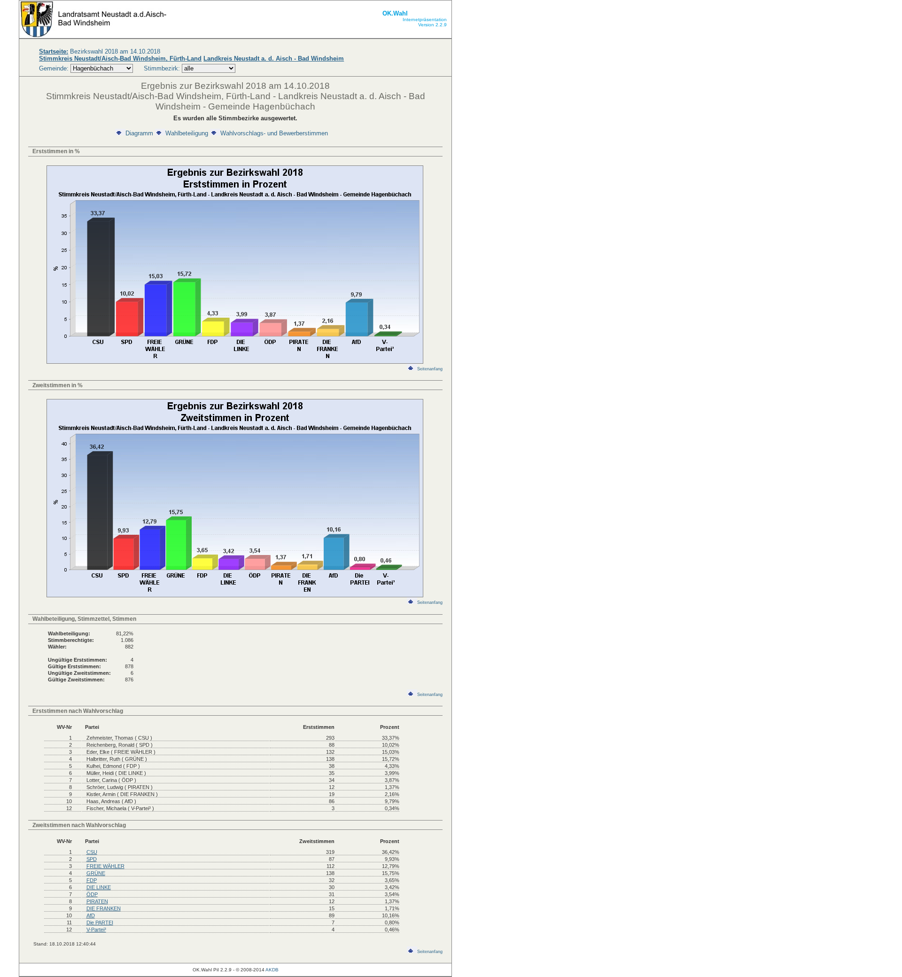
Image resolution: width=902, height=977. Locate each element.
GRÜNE (95, 873)
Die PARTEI (99, 922)
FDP (91, 880)
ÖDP (92, 894)
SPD (91, 859)
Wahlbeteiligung (186, 133)
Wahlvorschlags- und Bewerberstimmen (274, 133)
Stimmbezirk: (162, 68)
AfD (90, 915)
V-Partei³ (96, 929)
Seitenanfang (430, 369)
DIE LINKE (98, 887)
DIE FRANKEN (103, 908)
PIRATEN (97, 901)
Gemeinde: (54, 68)
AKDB (272, 969)
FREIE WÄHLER (105, 866)
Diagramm (139, 133)
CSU (91, 852)
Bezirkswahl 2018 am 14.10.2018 (99, 51)
